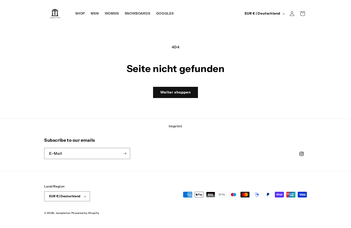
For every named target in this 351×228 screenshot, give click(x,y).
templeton (63, 213)
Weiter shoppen (175, 92)
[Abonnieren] (124, 153)
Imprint (175, 126)
